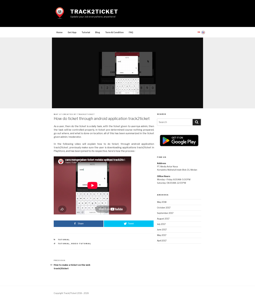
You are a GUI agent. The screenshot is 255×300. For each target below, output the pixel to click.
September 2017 (165, 213)
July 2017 (161, 224)
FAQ (131, 32)
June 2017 (162, 229)
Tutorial (86, 32)
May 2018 (161, 202)
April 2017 (161, 240)
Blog (97, 32)
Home (59, 32)
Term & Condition (114, 32)
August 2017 (163, 218)
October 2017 (163, 207)
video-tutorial (81, 244)
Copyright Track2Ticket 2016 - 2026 (71, 293)
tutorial (64, 240)
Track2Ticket (94, 11)
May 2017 (161, 235)
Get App (72, 32)
